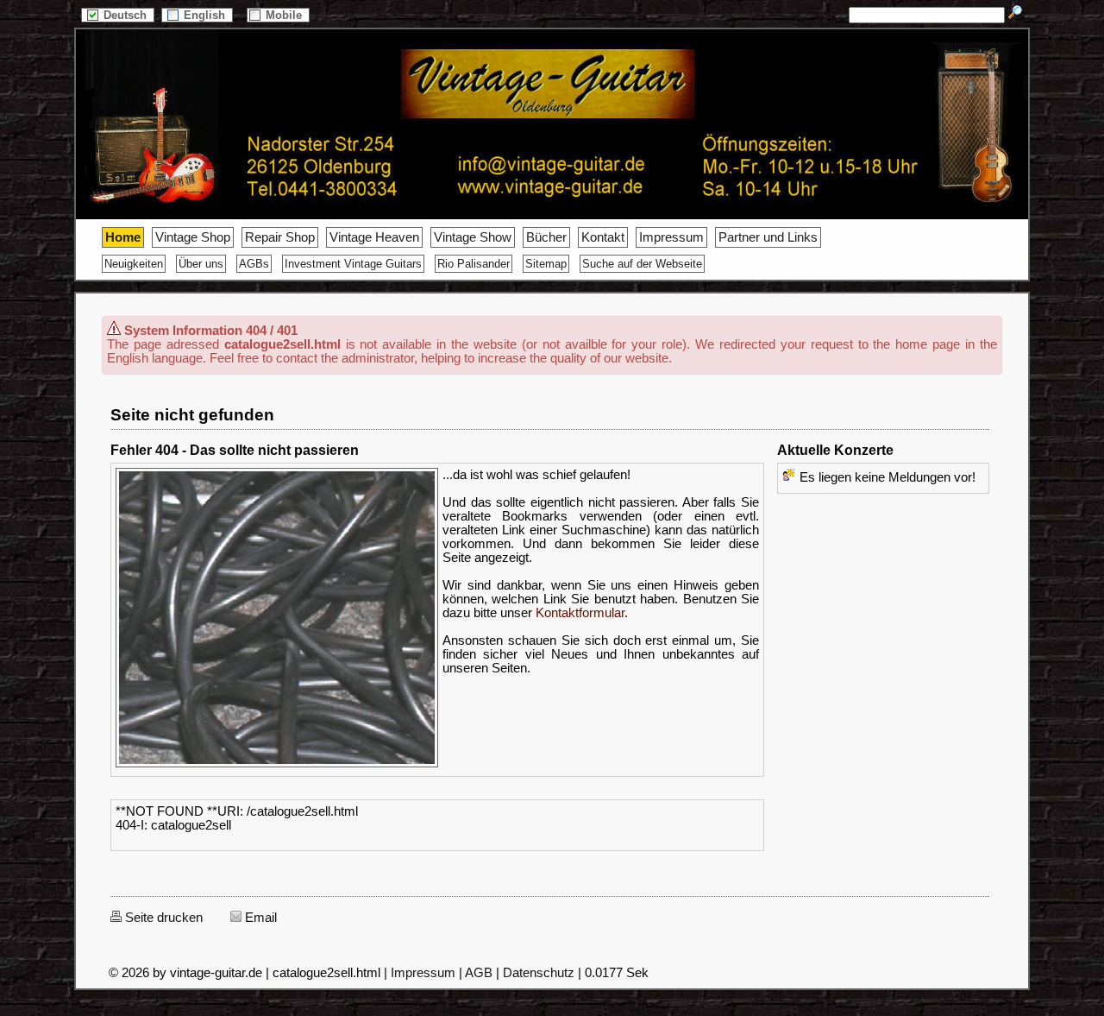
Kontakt (602, 237)
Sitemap (546, 263)
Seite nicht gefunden (192, 415)
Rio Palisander (473, 263)
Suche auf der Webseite (642, 263)
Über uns (201, 263)
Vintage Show (472, 237)
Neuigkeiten (133, 263)
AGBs (254, 263)
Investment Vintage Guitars (353, 263)
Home (123, 237)
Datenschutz (538, 973)
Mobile (285, 15)
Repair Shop (280, 237)
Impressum (671, 237)
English (206, 15)
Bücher (546, 237)
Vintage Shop (192, 237)
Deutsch (127, 15)
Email (259, 917)
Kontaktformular (580, 613)
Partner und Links (768, 237)
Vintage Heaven (374, 237)
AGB (478, 973)
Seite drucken (162, 917)
